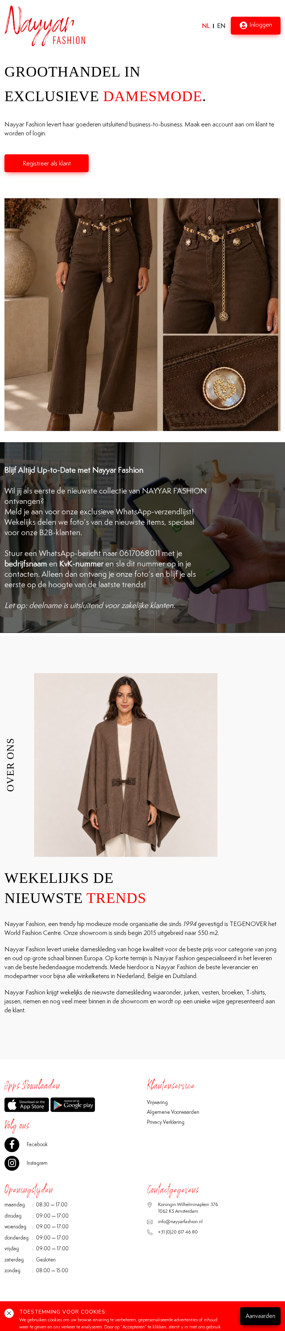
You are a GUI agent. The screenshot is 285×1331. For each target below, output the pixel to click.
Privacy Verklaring (165, 1122)
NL (206, 26)
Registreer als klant (47, 163)
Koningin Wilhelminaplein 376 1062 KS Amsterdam (188, 1207)
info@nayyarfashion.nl (180, 1221)
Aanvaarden (260, 1316)
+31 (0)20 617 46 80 (178, 1232)
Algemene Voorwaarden (173, 1112)
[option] (142, 314)
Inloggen (260, 24)
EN (221, 26)
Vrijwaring (157, 1102)
